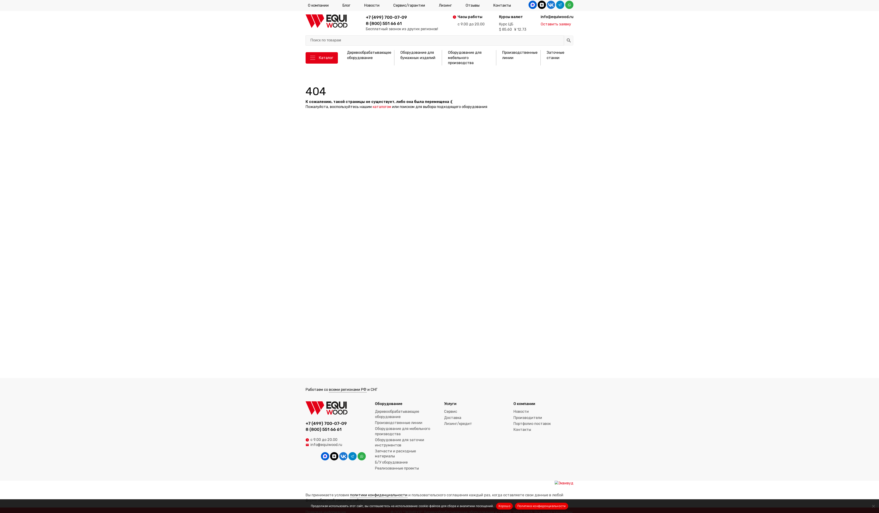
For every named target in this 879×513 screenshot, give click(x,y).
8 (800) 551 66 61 (384, 23)
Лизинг (445, 5)
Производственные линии (519, 55)
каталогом (382, 107)
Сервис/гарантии (409, 5)
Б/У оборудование (391, 462)
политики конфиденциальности (378, 495)
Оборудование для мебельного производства (465, 57)
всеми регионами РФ (347, 389)
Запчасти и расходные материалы (395, 453)
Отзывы (473, 5)
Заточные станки (555, 55)
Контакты (502, 5)
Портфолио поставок (532, 423)
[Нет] (873, 506)
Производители (527, 418)
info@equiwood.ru (326, 445)
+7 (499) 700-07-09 (386, 17)
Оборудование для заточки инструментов (399, 442)
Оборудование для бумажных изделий (417, 55)
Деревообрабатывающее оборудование (369, 55)
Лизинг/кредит (458, 423)
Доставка (452, 418)
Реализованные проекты (397, 468)
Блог (346, 5)
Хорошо (504, 506)
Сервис (450, 411)
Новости (372, 5)
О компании (318, 5)
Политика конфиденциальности (541, 506)
